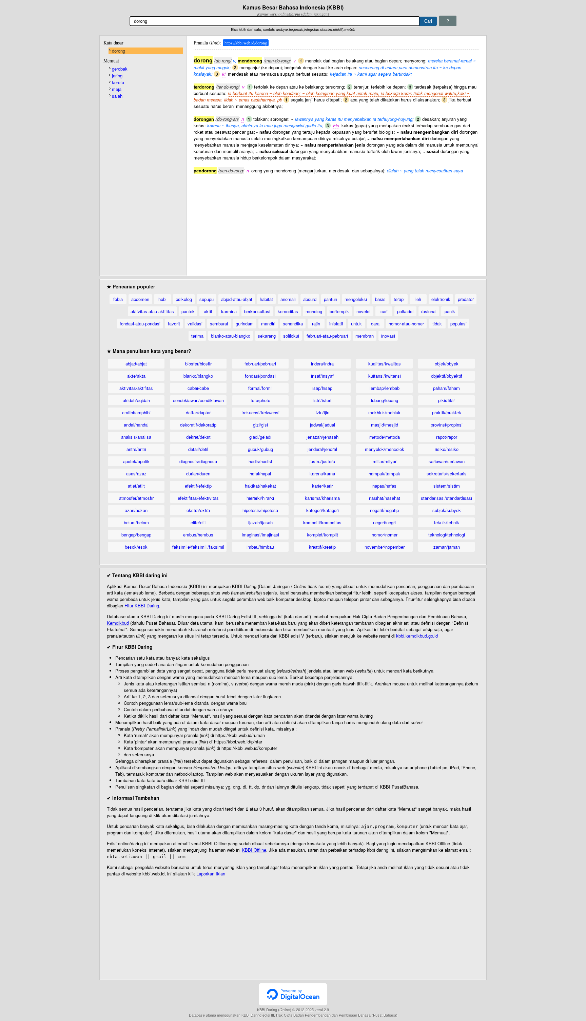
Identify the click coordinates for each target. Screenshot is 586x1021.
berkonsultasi (257, 311)
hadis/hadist (260, 461)
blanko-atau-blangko (230, 336)
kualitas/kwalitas (384, 363)
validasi (195, 323)
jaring (117, 75)
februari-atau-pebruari (327, 336)
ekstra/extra (198, 510)
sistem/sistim (446, 486)
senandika (293, 323)
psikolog (184, 299)
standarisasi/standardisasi (446, 498)
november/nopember (385, 547)
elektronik (440, 299)
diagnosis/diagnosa (198, 461)
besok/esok (136, 547)
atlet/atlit (136, 486)
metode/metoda (384, 437)
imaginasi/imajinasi (260, 534)
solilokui (291, 336)
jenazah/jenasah (322, 437)
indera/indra (322, 363)
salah (117, 96)
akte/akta (136, 376)
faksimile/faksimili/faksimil (198, 547)
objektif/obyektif (446, 376)
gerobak (120, 68)
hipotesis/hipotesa (260, 510)
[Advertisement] (336, 221)
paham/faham (446, 388)
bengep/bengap (136, 534)
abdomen (140, 299)
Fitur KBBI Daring (141, 605)
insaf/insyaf (322, 376)
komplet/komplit (322, 534)
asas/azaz (136, 473)
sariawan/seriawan (447, 461)
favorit (174, 323)
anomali (288, 299)
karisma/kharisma (322, 498)
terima (197, 336)
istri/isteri (322, 400)
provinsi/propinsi (447, 424)
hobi (162, 299)
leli (418, 299)
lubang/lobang (384, 400)
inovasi (388, 336)
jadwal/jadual (322, 424)
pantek (188, 311)
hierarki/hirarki (260, 498)
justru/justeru (322, 461)
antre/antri (136, 449)
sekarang (267, 336)
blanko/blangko (198, 376)
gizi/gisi (260, 424)
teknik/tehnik (446, 522)
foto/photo (260, 400)
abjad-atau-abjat (236, 299)
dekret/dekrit (198, 437)
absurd (309, 299)
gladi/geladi (260, 437)
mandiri (268, 323)
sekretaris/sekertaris (447, 473)
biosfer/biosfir (198, 363)
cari (384, 311)
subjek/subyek (446, 510)
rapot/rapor (446, 437)
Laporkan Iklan (210, 873)
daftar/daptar (198, 412)
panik (450, 311)
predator (466, 299)
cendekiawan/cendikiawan (198, 400)
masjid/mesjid (384, 424)
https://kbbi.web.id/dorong (245, 42)
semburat (219, 323)
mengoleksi (356, 299)
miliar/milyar (384, 461)
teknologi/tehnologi (446, 534)
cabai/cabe (198, 388)
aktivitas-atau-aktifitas (152, 311)
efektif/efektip (198, 486)
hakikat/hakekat (260, 486)
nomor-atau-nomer (406, 323)
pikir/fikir (446, 400)
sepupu (206, 299)
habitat (266, 299)
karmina (229, 311)
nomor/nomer (384, 534)
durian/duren (198, 473)
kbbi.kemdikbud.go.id (417, 635)
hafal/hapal (260, 473)
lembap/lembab (384, 388)
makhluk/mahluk (384, 412)
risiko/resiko (446, 449)
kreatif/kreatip (322, 547)
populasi (458, 323)
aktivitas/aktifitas (136, 388)
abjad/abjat (136, 363)
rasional (428, 311)
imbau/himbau (260, 547)
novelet (363, 311)
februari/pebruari (260, 363)
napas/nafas (384, 486)
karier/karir (322, 486)
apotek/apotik (136, 461)
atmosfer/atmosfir (136, 498)
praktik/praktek (446, 412)
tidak (437, 323)
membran (364, 336)
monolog (314, 311)
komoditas (288, 311)
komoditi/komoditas (322, 522)
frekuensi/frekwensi (260, 412)
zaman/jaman (446, 547)
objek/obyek (446, 363)
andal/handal (136, 424)
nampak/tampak (384, 473)
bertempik (339, 311)
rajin (316, 323)
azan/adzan (136, 510)
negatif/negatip (384, 510)
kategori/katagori (322, 510)
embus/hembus (198, 534)
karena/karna (322, 473)
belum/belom (136, 522)
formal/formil (260, 388)
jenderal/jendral (322, 449)
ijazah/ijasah (260, 522)
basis (380, 299)
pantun (330, 299)
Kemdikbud (118, 623)
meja (116, 89)
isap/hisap (322, 388)
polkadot (405, 311)
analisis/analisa (136, 437)
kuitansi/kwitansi (384, 376)
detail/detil (198, 449)
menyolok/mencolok (384, 449)
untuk (356, 323)
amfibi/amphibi (136, 412)
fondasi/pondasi (260, 376)
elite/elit (198, 522)
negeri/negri (384, 522)
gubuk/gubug (260, 449)
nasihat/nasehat (384, 498)
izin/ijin (322, 412)
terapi (399, 299)
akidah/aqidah (136, 400)
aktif (208, 311)
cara (375, 323)
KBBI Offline (254, 850)
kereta (118, 82)
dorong (118, 51)
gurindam (245, 323)
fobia (118, 299)
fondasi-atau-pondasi (140, 323)
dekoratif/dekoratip (198, 424)
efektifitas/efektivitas (198, 498)
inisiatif (336, 323)
